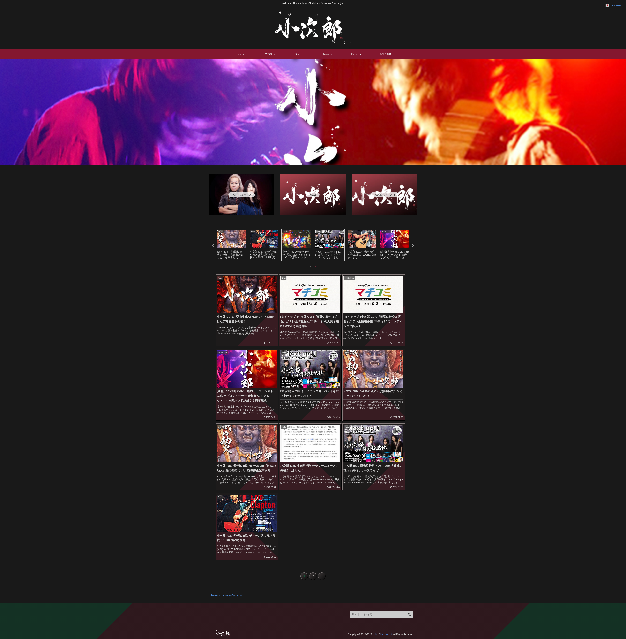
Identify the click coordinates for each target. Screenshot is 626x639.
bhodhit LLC (386, 634)
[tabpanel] (231, 245)
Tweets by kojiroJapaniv (226, 595)
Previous (213, 245)
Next (413, 245)
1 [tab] (310, 266)
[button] (409, 614)
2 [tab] (315, 266)
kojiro (375, 634)
